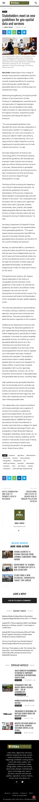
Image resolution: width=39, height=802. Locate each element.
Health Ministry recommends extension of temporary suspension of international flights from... (25, 674)
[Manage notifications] (34, 797)
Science (10, 8)
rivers (13, 466)
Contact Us (23, 793)
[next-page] (7, 586)
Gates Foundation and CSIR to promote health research (10, 495)
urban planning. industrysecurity (22, 468)
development (17, 460)
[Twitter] (9, 32)
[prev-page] (3, 586)
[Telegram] (24, 32)
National (18, 680)
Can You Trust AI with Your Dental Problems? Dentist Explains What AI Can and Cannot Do (17, 642)
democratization (25, 458)
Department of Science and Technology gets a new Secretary (24, 567)
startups (30, 466)
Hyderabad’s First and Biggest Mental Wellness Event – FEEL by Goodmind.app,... (24, 688)
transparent (6, 468)
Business (18, 718)
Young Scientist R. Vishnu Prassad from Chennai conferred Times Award (25, 555)
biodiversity (6, 458)
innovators (21, 463)
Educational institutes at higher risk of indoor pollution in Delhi (29, 496)
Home (4, 8)
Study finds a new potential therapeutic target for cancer (24, 578)
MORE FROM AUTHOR (19, 546)
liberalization (30, 463)
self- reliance (22, 466)
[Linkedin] (19, 32)
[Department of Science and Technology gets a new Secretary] (7, 567)
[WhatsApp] (14, 32)
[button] (3, 3)
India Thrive (8, 27)
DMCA (31, 793)
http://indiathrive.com (19, 526)
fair (25, 460)
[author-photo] (19, 520)
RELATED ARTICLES (19, 542)
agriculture (20, 455)
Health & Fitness (7, 581)
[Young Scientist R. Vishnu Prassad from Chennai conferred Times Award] (7, 554)
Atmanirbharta (31, 455)
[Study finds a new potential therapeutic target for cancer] (7, 578)
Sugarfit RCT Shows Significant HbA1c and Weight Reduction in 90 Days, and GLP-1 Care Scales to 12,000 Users (19, 625)
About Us (7, 793)
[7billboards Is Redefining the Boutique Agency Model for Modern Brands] (7, 714)
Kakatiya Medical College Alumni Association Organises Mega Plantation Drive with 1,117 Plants (19, 617)
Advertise (15, 793)
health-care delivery (9, 463)
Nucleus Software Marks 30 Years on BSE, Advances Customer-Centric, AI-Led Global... (25, 727)
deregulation (7, 460)
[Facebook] (4, 32)
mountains (6, 466)
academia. (12, 455)
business (15, 458)
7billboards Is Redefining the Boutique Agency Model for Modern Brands (25, 713)
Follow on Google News (19, 795)
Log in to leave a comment (19, 600)
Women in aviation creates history (24, 701)
